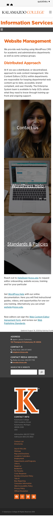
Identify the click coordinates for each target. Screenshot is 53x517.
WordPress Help (28, 185)
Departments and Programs (25, 461)
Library (17, 463)
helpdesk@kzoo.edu (20, 352)
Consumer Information (23, 483)
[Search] (41, 372)
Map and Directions (21, 454)
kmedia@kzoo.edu (20, 362)
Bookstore (18, 468)
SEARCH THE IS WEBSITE (20, 367)
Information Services (27, 23)
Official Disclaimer (21, 491)
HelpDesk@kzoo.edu (28, 278)
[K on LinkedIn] (28, 499)
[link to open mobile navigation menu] (50, 12)
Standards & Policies (27, 244)
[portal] (11, 5)
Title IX (17, 479)
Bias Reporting (20, 481)
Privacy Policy (19, 488)
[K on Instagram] (23, 499)
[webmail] (8, 5)
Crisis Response (20, 473)
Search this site (20, 449)
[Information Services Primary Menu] (1, 29)
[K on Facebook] (17, 499)
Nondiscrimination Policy (23, 476)
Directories (18, 444)
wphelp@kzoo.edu (13, 307)
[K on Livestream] (34, 499)
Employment (19, 458)
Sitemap (17, 451)
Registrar (17, 466)
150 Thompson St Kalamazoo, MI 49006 (26, 342)
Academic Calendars (22, 456)
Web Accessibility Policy (23, 486)
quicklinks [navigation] (44, 1)
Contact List (19, 441)
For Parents (18, 471)
